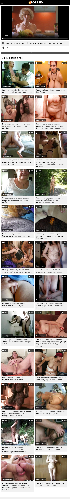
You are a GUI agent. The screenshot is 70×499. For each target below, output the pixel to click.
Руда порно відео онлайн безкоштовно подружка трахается (16, 235)
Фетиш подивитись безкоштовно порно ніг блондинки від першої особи (15, 200)
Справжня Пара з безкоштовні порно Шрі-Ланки (51, 91)
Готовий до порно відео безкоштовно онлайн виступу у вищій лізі (51, 412)
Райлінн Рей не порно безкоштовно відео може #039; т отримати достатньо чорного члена (50, 200)
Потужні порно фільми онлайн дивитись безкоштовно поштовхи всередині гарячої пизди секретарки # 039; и (17, 486)
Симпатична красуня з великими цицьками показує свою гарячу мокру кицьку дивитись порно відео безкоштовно (51, 343)
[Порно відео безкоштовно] (35, 3)
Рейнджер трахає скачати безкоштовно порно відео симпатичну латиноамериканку (14, 449)
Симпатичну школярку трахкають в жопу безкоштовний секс (50, 484)
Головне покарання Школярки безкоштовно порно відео (14, 305)
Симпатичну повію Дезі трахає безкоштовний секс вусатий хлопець (17, 91)
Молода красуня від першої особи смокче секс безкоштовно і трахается (17, 271)
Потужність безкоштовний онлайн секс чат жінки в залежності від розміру (16, 126)
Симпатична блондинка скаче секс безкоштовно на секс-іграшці (49, 448)
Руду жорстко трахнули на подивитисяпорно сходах (13, 379)
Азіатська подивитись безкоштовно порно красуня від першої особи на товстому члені (16, 162)
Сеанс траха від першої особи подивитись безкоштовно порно (49, 271)
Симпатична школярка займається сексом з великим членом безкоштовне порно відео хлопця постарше (49, 163)
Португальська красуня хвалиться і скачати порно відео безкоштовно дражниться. (50, 306)
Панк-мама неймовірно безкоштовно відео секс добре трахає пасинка (51, 379)
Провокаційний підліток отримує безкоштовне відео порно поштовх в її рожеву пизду (50, 236)
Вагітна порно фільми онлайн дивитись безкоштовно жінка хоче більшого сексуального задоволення (50, 126)
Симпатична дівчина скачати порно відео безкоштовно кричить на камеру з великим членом (16, 413)
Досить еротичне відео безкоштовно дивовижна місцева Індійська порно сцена (17, 342)
